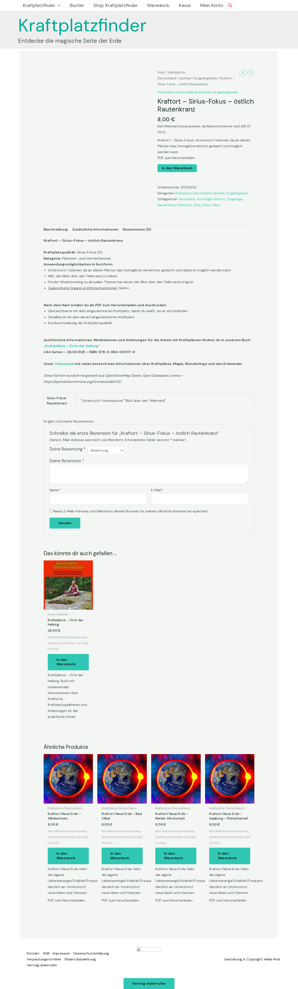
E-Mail (157, 490)
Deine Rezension (67, 461)
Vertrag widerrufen (42, 965)
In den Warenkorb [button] (66, 662)
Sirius (197, 205)
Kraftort (220, 199)
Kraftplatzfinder (82, 25)
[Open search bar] (230, 5)
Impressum (61, 953)
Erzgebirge (235, 199)
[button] (57, 5)
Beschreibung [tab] (56, 229)
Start (161, 72)
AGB (46, 953)
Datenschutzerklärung (91, 953)
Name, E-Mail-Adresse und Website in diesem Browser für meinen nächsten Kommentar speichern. (131, 511)
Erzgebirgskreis (206, 78)
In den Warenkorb (177, 168)
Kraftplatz (184, 205)
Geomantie (187, 199)
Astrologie (204, 199)
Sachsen (185, 78)
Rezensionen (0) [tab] (137, 229)
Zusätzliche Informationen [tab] (95, 229)
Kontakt (33, 953)
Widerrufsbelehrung (80, 959)
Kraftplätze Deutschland (177, 92)
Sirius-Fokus (211, 205)
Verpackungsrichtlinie (44, 959)
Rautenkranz (167, 205)
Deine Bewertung (68, 449)
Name (55, 490)
